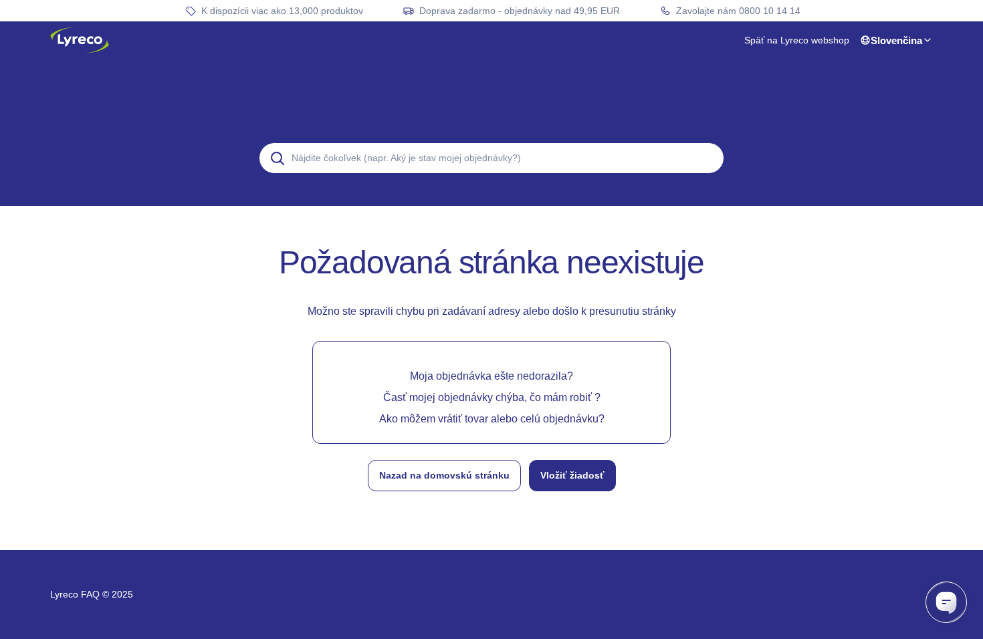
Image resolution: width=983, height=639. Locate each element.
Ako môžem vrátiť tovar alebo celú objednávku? (492, 418)
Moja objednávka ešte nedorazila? (491, 376)
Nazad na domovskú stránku (444, 475)
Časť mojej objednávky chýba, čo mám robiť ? (491, 397)
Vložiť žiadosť (572, 475)
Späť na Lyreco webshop (796, 40)
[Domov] (79, 40)
